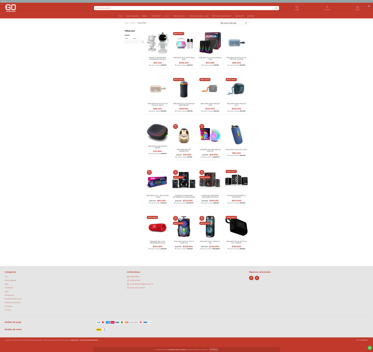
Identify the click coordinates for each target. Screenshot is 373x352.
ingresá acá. (75, 340)
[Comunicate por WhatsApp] (370, 348)
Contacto (250, 16)
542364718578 (134, 277)
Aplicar (142, 41)
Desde (126, 38)
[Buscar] (276, 8)
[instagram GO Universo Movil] (2, 1)
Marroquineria (179, 16)
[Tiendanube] (362, 340)
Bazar (144, 16)
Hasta (134, 38)
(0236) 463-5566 (135, 280)
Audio (166, 16)
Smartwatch (156, 16)
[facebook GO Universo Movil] (5, 1)
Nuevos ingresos (132, 16)
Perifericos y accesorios (221, 16)
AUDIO (133, 23)
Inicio (121, 16)
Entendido (213, 349)
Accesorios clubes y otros (199, 16)
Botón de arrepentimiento (89, 340)
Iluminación (239, 16)
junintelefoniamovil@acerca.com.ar (141, 284)
